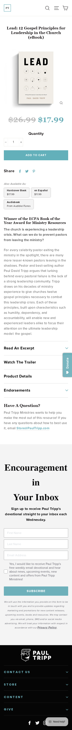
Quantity (36, 133)
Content (13, 697)
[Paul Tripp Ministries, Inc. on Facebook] (29, 722)
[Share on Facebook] (20, 171)
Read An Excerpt (19, 348)
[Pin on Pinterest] (34, 171)
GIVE (9, 709)
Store (10, 684)
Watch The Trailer (20, 362)
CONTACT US (17, 672)
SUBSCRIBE (36, 591)
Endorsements (17, 390)
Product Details (18, 376)
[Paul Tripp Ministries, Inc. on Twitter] (37, 722)
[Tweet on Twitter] (27, 171)
